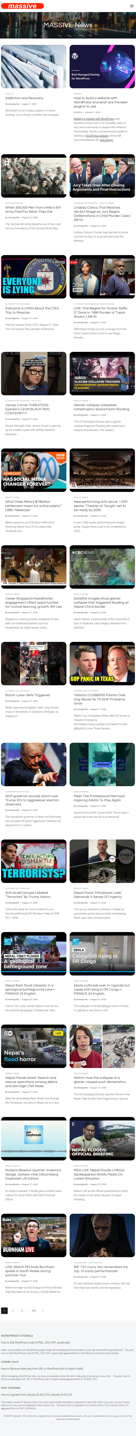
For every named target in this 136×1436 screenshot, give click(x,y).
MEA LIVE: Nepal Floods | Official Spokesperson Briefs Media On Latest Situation (99, 1174)
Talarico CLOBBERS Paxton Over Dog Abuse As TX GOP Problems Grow (100, 699)
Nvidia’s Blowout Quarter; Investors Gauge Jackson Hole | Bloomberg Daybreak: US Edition (33, 1174)
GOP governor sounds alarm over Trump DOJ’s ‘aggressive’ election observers (32, 800)
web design (106, 140)
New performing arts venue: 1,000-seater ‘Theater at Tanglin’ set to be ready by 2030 (101, 506)
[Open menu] (132, 6)
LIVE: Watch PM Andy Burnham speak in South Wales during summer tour (29, 1271)
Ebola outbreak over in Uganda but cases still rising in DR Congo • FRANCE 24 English (102, 989)
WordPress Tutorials (17, 1335)
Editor (79, 112)
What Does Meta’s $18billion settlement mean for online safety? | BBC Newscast (33, 506)
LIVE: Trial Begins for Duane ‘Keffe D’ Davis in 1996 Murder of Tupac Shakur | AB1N (100, 312)
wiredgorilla (13, 104)
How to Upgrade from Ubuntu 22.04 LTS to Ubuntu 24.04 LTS (36, 1394)
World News (107, 203)
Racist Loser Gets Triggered (27, 695)
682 (34, 1310)
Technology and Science (88, 1263)
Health (9, 94)
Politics (36, 401)
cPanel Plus (9, 1362)
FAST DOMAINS (10, 1388)
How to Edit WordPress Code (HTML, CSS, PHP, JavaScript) (35, 1342)
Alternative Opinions (86, 203)
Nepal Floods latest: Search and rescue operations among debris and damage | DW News (31, 1082)
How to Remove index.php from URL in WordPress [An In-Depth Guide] (42, 1368)
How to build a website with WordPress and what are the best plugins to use (101, 102)
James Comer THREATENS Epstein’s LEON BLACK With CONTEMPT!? (27, 409)
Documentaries (14, 203)
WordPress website (97, 135)
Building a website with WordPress (94, 118)
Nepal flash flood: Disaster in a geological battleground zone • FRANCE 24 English (29, 989)
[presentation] (33, 66)
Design (78, 94)
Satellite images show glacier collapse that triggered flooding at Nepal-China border (101, 602)
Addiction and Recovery (24, 98)
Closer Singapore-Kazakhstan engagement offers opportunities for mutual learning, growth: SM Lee (33, 602)
